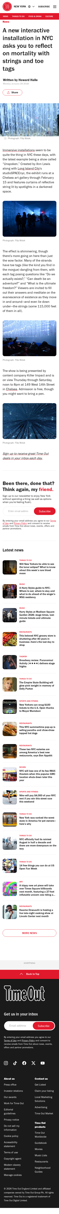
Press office (10, 1085)
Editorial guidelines (9, 1112)
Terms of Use (10, 1041)
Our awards (10, 1097)
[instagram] (6, 1063)
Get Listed (40, 1085)
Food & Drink (35, 17)
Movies (38, 1149)
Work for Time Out (14, 1103)
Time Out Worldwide (40, 1135)
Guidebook (41, 1143)
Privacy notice (11, 1120)
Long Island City (29, 169)
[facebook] (24, 1063)
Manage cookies (13, 1175)
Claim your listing (44, 1091)
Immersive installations (19, 150)
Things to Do (18, 17)
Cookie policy (11, 1136)
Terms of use (11, 1152)
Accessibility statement (10, 1144)
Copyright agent (12, 1159)
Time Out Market (44, 1114)
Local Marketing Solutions (43, 1099)
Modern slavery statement (12, 1167)
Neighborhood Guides (42, 1170)
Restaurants (41, 1162)
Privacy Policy (20, 524)
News (5, 17)
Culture (49, 17)
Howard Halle (28, 80)
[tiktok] (15, 1063)
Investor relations (13, 1091)
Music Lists (41, 1155)
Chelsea (11, 389)
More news (29, 933)
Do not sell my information (12, 1128)
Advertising (41, 1107)
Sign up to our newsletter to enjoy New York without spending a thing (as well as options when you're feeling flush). (27, 499)
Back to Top (32, 974)
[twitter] (33, 1063)
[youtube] (43, 1063)
